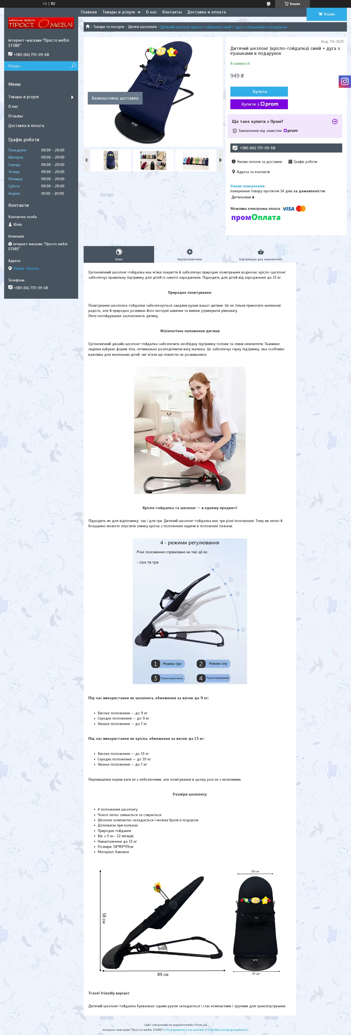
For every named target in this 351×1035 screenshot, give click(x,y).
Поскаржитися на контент (185, 1030)
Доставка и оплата (206, 12)
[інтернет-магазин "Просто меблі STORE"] (41, 23)
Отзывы (15, 116)
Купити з (250, 104)
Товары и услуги (118, 12)
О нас (151, 12)
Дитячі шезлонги (142, 26)
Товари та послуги (109, 26)
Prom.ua (201, 1025)
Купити (260, 91)
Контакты (172, 12)
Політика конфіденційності (227, 1030)
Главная (89, 12)
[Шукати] (73, 66)
